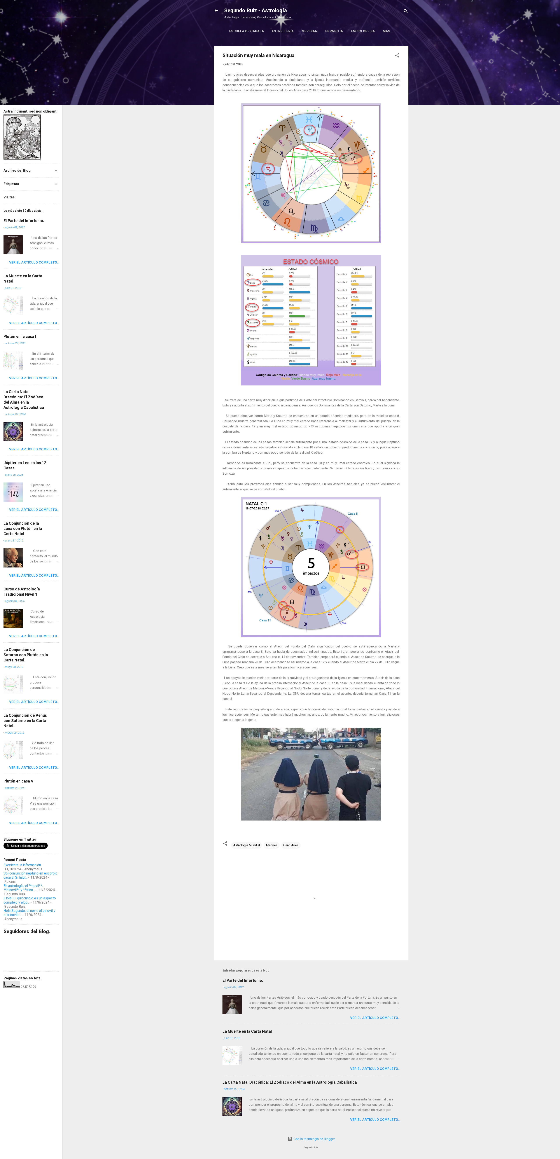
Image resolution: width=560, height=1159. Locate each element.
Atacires (272, 845)
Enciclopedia (363, 31)
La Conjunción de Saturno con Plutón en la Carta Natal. (26, 654)
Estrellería (283, 31)
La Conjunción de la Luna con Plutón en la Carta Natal (23, 528)
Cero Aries (291, 845)
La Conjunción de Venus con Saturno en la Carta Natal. (25, 720)
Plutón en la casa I (20, 336)
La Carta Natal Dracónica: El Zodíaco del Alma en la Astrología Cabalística (289, 1082)
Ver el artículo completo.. (375, 1018)
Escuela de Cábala (246, 31)
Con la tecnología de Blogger (314, 1139)
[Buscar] (405, 12)
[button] (397, 56)
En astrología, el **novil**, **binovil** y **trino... (23, 888)
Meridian (309, 31)
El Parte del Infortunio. (242, 980)
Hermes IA (334, 31)
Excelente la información (22, 865)
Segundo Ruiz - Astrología (255, 10)
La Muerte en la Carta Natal (247, 1031)
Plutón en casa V (18, 781)
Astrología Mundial (246, 845)
